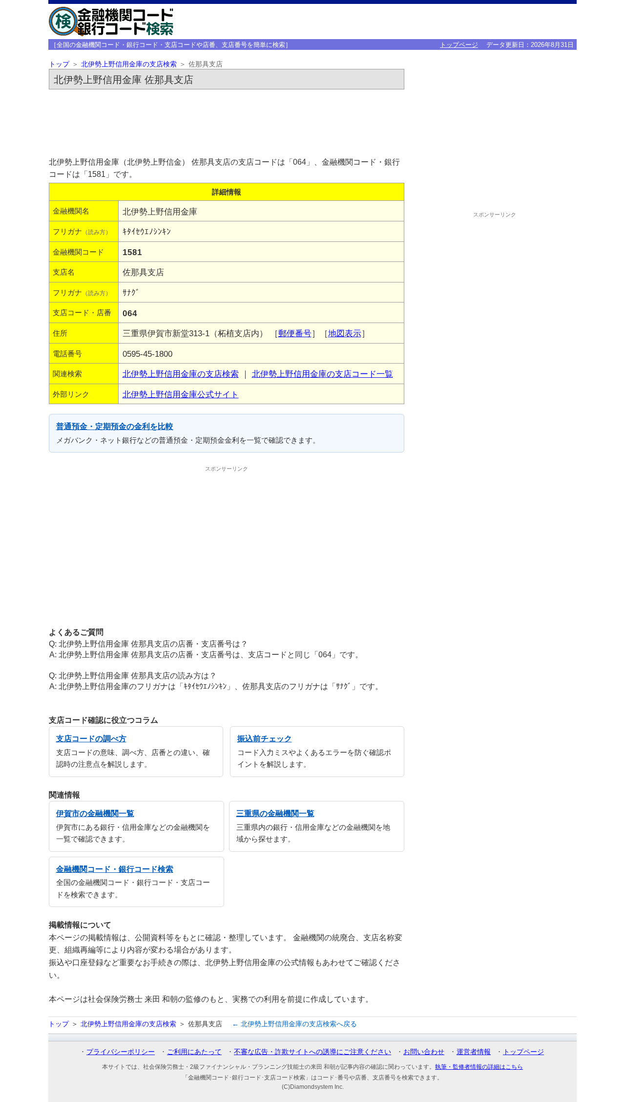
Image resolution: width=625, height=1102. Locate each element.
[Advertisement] (226, 120)
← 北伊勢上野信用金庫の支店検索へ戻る (294, 1024)
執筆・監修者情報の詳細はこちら (479, 1066)
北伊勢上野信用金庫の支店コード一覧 (322, 374)
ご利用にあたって (194, 1052)
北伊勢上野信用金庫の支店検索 (129, 64)
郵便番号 (295, 333)
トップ (59, 64)
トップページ (459, 44)
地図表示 (344, 333)
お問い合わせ (423, 1052)
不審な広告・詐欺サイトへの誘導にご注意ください (312, 1052)
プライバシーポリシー (120, 1052)
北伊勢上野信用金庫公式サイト (181, 394)
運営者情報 (474, 1052)
